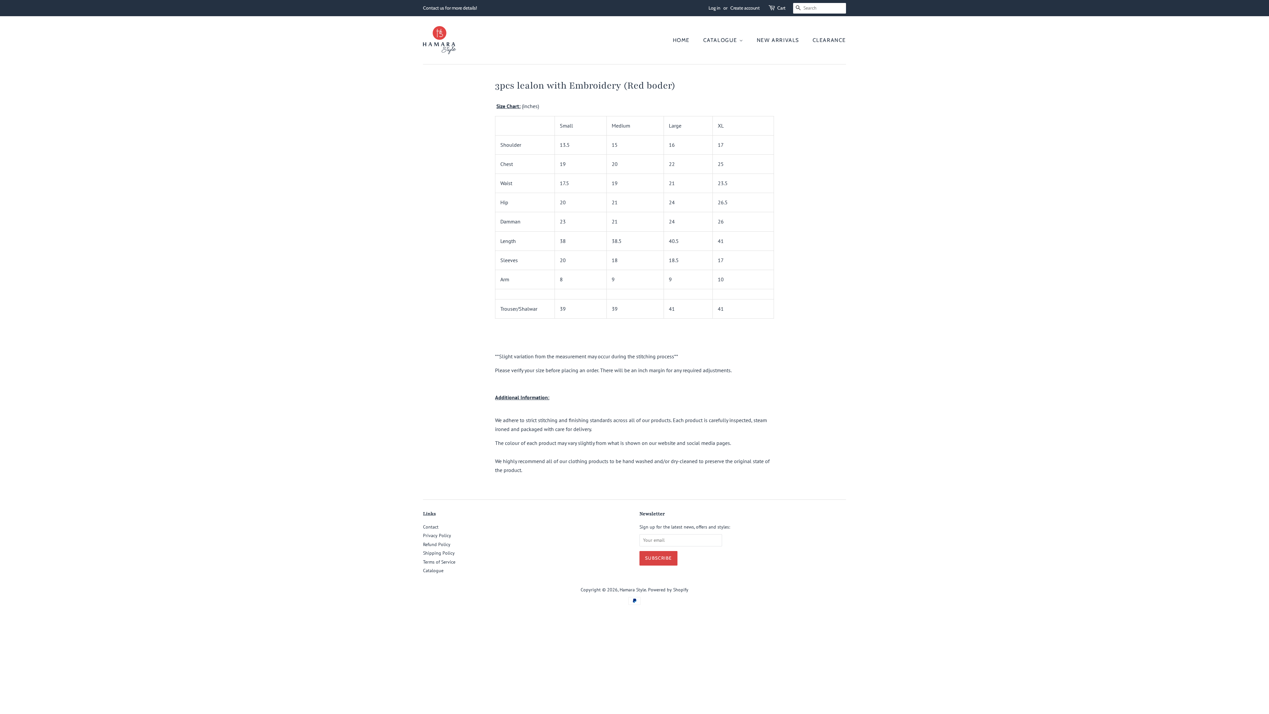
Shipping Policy (439, 553)
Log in (714, 8)
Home (681, 40)
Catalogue (721, 40)
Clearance (829, 40)
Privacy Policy (437, 535)
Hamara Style (633, 590)
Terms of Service (439, 562)
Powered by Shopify (668, 590)
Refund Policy (436, 544)
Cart (781, 8)
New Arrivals (778, 40)
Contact (431, 527)
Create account (745, 8)
